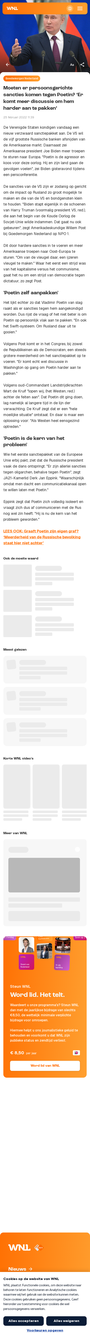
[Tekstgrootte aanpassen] (72, 64)
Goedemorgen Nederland (21, 78)
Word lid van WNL (45, 1066)
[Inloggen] (70, 8)
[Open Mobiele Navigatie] (80, 8)
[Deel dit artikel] (82, 64)
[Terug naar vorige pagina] (7, 64)
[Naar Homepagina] (12, 8)
